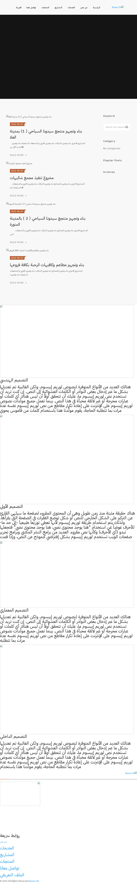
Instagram (34, 773)
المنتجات (45, 7)
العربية (18, 7)
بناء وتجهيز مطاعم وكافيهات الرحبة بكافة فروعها (47, 265)
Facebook (49, 773)
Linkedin (7, 773)
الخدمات (71, 7)
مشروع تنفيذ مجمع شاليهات (32, 178)
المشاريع (58, 7)
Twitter (20, 773)
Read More (17, 155)
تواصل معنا (31, 7)
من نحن (83, 7)
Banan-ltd (34, 881)
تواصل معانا (9, 868)
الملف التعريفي (12, 875)
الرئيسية (96, 7)
